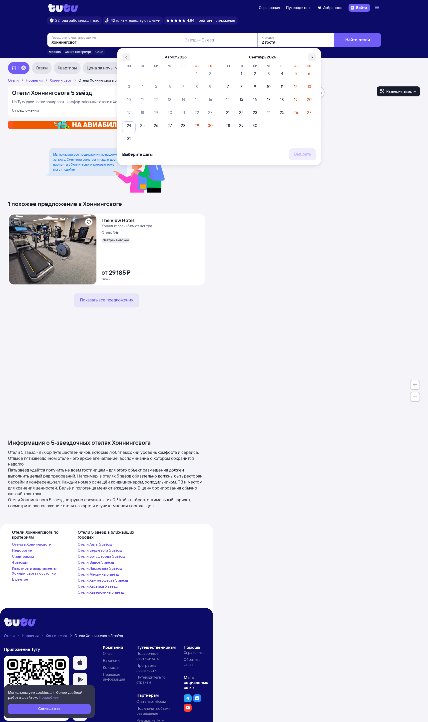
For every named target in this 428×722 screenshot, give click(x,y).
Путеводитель (299, 7)
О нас (107, 653)
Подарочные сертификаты (147, 656)
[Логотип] (63, 7)
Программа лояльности (146, 668)
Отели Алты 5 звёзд (95, 544)
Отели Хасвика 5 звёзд (98, 586)
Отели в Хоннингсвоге (31, 544)
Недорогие (22, 550)
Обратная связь (192, 662)
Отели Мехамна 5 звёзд (98, 574)
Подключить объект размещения (153, 711)
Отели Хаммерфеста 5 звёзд (103, 580)
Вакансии (111, 660)
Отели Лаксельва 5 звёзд (100, 568)
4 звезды (19, 562)
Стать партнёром (151, 701)
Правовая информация (114, 677)
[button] (80, 663)
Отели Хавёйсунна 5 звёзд (101, 592)
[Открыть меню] (377, 8)
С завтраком (23, 556)
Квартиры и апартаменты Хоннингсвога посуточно (34, 571)
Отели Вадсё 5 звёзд (96, 562)
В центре (20, 579)
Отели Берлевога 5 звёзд (100, 550)
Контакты (111, 667)
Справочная (269, 7)
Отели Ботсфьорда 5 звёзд (101, 556)
